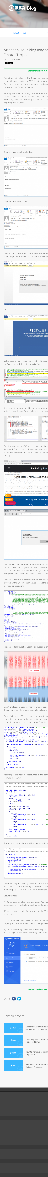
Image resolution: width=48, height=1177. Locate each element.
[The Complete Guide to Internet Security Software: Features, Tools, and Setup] (13, 1040)
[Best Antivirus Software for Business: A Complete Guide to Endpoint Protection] (13, 1065)
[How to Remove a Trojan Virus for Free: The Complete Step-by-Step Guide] (13, 1053)
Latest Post (19, 32)
